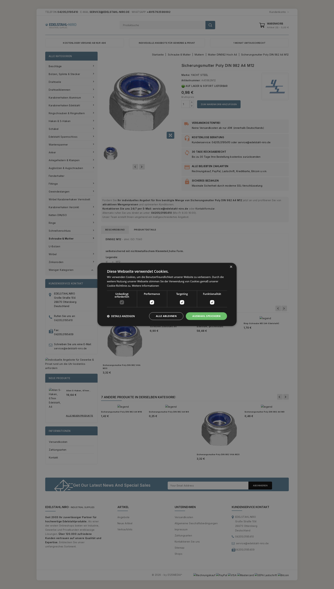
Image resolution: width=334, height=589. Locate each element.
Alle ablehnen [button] (166, 316)
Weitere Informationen (145, 285)
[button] (121, 316)
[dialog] (167, 294)
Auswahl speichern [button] (206, 316)
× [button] (231, 267)
